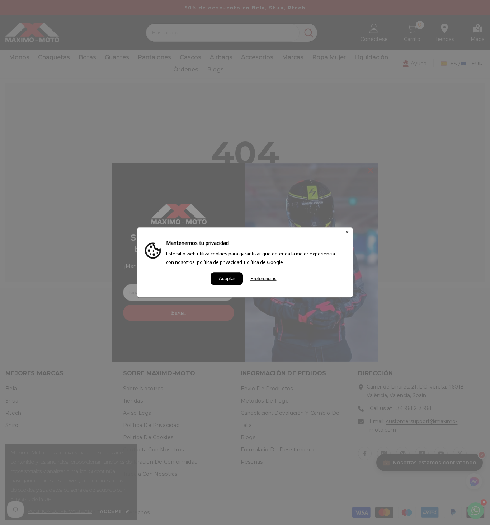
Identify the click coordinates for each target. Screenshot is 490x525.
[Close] (347, 232)
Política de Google (263, 262)
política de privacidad (219, 262)
